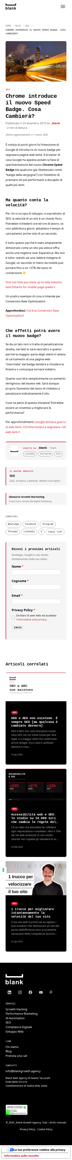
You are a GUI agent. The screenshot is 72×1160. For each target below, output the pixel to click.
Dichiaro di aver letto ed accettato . (36, 617)
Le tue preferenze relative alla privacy (39, 1149)
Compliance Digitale (19, 1027)
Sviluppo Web (15, 1031)
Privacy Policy (22, 610)
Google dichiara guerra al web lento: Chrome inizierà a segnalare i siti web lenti (36, 427)
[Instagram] (20, 992)
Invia (17, 627)
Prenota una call (16, 1056)
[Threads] (51, 992)
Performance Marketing (22, 1014)
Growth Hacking (16, 1009)
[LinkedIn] (9, 992)
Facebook (30, 524)
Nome (16, 566)
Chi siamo (12, 1047)
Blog (18, 26)
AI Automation (15, 1018)
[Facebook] (30, 992)
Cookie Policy (44, 1129)
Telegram (47, 524)
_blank (55, 123)
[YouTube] (41, 992)
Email (16, 595)
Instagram (45, 454)
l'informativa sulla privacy (31, 619)
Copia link (55, 532)
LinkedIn (30, 454)
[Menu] (62, 6)
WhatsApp (13, 524)
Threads (13, 531)
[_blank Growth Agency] (11, 6)
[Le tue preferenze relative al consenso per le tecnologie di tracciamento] (3, 870)
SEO (27, 26)
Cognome (19, 581)
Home (8, 26)
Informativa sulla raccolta (21, 1155)
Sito (58, 454)
